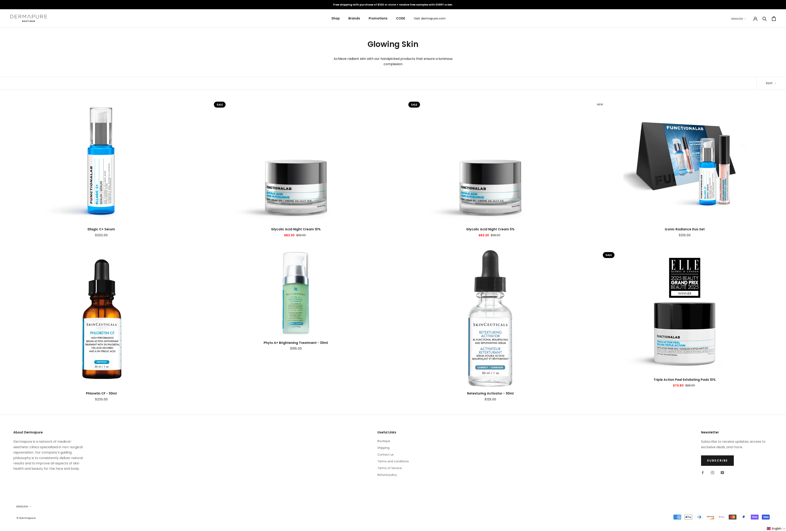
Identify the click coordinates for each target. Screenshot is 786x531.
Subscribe (717, 460)
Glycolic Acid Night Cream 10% (296, 229)
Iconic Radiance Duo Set (685, 229)
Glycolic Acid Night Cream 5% (490, 229)
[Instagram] (712, 472)
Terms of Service (389, 468)
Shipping (383, 448)
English (737, 19)
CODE (400, 18)
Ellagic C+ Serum (101, 229)
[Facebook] (702, 472)
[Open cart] (774, 18)
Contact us (385, 455)
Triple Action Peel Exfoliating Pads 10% (685, 379)
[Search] (764, 18)
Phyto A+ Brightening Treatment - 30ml (296, 343)
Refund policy (387, 475)
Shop (335, 18)
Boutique (383, 441)
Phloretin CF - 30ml (101, 393)
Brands (354, 18)
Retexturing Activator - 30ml (490, 393)
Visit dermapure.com (430, 18)
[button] (776, 528)
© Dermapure (26, 518)
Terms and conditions (393, 461)
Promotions (378, 18)
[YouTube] (722, 472)
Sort (769, 83)
